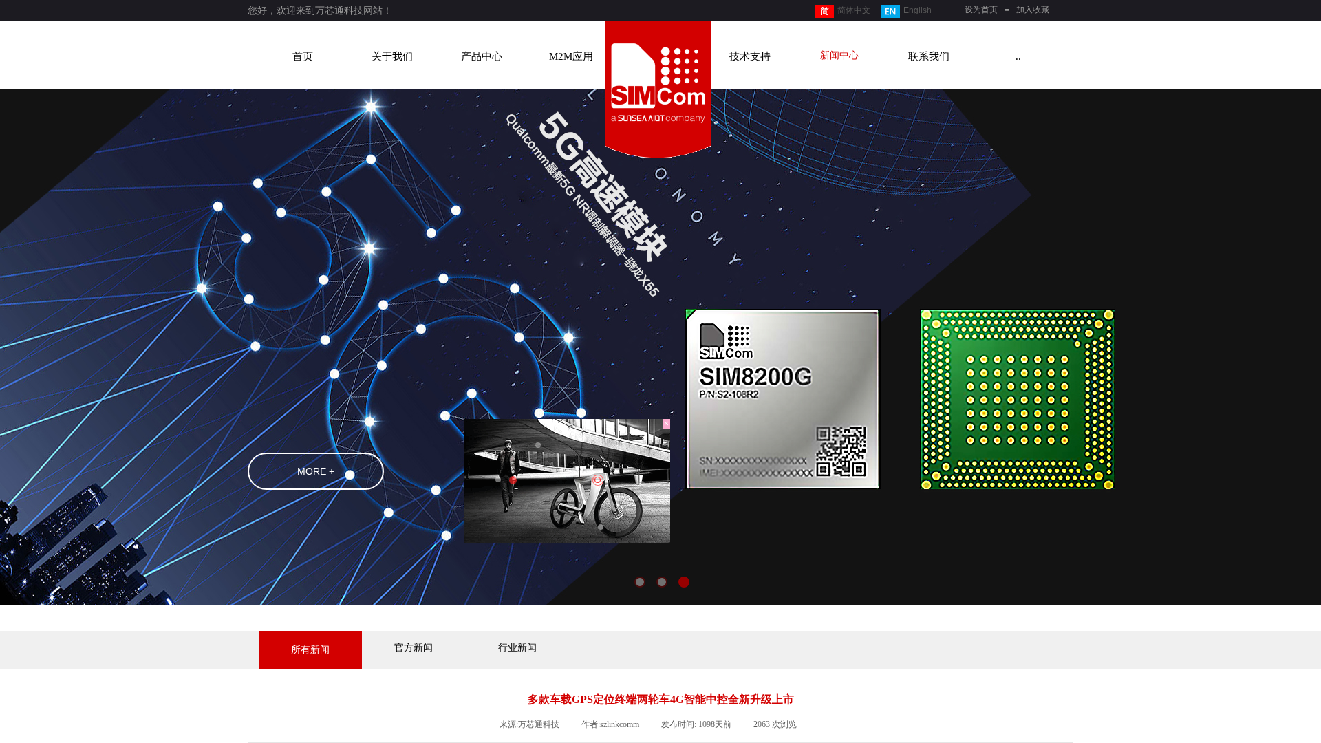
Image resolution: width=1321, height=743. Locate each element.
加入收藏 (1032, 9)
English (917, 10)
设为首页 (981, 9)
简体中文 (853, 10)
